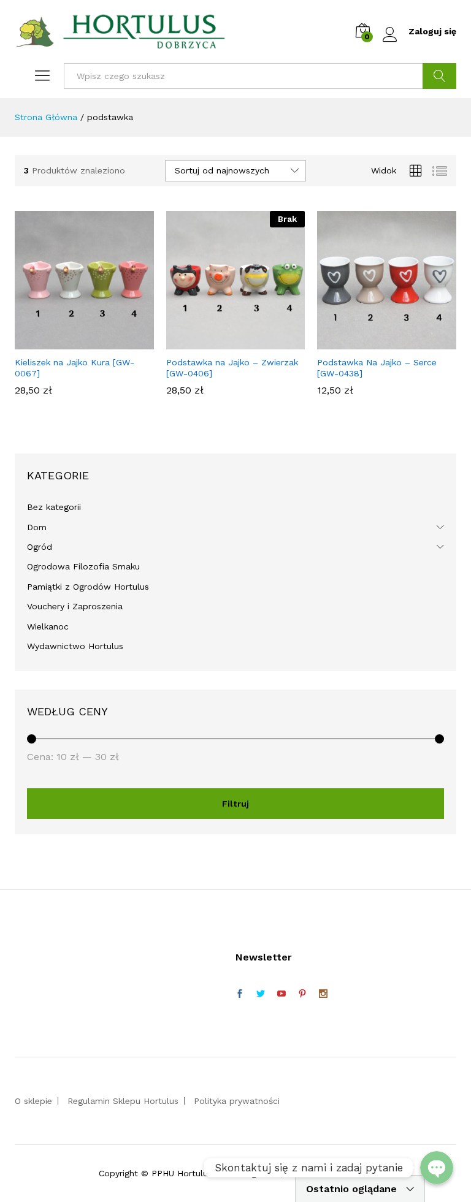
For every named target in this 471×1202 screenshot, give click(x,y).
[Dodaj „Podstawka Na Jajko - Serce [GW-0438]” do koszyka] (385, 342)
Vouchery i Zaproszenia (75, 606)
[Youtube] (281, 994)
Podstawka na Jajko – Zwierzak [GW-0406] (232, 367)
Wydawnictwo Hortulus (75, 646)
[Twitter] (260, 994)
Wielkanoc (48, 626)
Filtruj (235, 803)
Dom (37, 527)
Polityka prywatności (237, 1101)
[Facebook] (239, 994)
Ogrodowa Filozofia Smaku (83, 566)
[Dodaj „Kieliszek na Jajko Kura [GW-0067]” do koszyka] (82, 342)
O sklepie (33, 1101)
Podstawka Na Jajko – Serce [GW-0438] (377, 367)
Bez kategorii (54, 507)
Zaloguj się (432, 31)
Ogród (39, 547)
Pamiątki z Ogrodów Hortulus (88, 586)
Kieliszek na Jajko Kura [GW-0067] (74, 367)
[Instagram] (323, 994)
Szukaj (439, 76)
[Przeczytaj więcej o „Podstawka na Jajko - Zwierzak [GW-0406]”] (233, 342)
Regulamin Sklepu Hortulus (122, 1101)
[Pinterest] (302, 994)
